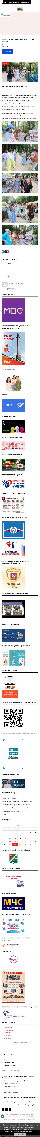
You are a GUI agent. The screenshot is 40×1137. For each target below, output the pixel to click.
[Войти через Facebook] (8, 271)
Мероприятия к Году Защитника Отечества (16, 804)
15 (30, 838)
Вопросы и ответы (9, 1065)
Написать (7, 51)
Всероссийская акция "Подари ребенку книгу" (18, 1105)
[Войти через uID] (8, 265)
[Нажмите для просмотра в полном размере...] (20, 141)
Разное (4, 814)
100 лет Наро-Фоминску (9, 798)
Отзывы (6, 1060)
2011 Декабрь (8, 1028)
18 (10, 841)
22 (30, 841)
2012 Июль (7, 1035)
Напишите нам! (8, 1062)
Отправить (11, 289)
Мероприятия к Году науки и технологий (15, 808)
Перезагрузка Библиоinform (11, 811)
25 (10, 845)
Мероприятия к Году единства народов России (17, 801)
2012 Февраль (8, 1030)
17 (4, 841)
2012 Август (7, 1038)
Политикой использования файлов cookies (18, 1131)
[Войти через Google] (8, 276)
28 (25, 845)
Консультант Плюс (9, 1087)
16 (35, 838)
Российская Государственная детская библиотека (20, 1102)
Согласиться (20, 1134)
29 (30, 845)
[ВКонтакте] (3, 251)
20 (20, 841)
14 (25, 838)
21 (25, 841)
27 (20, 845)
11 (10, 838)
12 (15, 838)
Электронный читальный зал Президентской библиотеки (18, 1077)
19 (15, 841)
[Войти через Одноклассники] (8, 279)
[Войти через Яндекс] (8, 274)
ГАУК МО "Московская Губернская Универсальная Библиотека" (19, 1098)
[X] (5, 251)
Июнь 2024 (20, 825)
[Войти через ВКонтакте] (8, 268)
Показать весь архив (20, 1042)
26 (15, 845)
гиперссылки (30, 1116)
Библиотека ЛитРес (10, 1084)
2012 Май (7, 1033)
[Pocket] (8, 251)
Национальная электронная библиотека (17, 1081)
